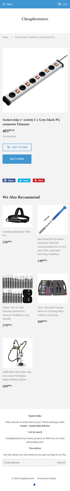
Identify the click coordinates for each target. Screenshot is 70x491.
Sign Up (61, 462)
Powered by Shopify (46, 478)
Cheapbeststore (35, 19)
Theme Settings (50, 422)
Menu (10, 4)
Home (5, 37)
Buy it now (17, 158)
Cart (64, 4)
